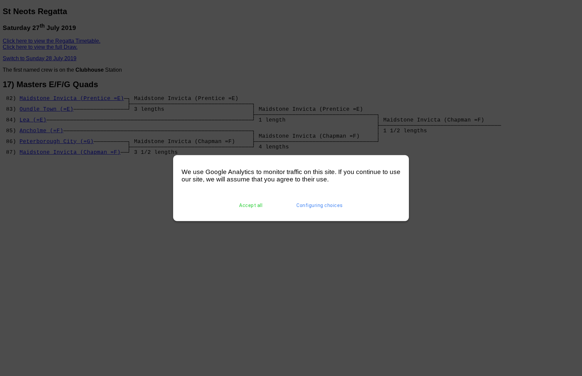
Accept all (250, 205)
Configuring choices (319, 205)
